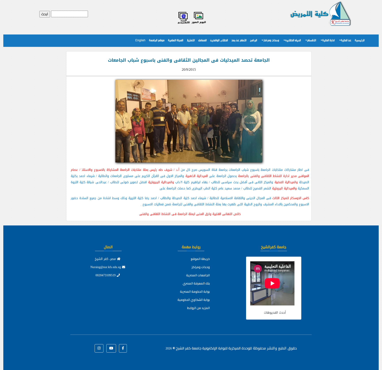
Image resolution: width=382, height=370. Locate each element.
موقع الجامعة (156, 40)
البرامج (253, 40)
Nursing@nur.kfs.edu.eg (106, 267)
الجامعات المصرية (198, 275)
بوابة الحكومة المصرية (195, 291)
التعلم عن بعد (238, 40)
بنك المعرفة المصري (196, 283)
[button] (123, 348)
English (140, 40)
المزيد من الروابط (198, 308)
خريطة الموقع (200, 259)
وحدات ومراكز (271, 40)
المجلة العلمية (175, 40)
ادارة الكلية (328, 40)
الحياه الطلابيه (293, 40)
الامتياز (191, 40)
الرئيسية (360, 40)
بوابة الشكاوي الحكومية (194, 300)
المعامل (202, 40)
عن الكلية (346, 40)
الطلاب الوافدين (219, 40)
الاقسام (311, 40)
